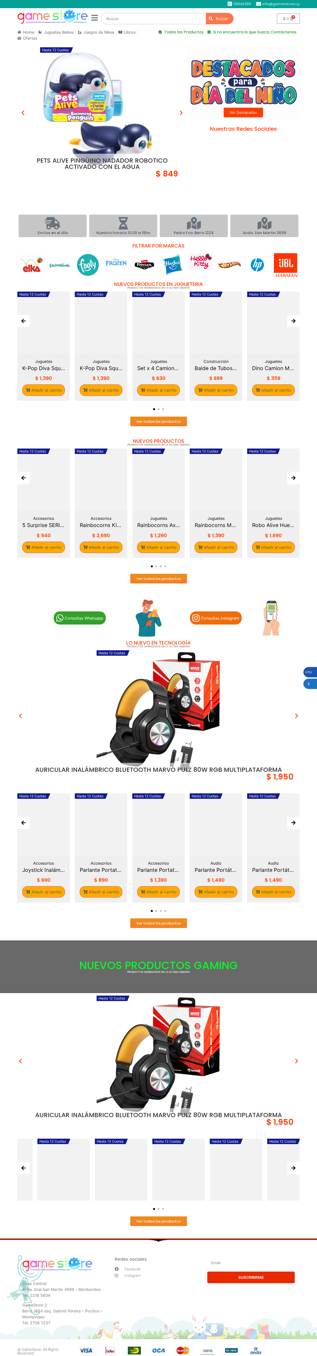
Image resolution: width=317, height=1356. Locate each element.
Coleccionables (289, 518)
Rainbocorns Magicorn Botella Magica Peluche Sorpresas (175, 525)
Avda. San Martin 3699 (264, 232)
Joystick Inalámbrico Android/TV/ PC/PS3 (27, 870)
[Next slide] (293, 321)
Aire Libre (273, 361)
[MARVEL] (200, 264)
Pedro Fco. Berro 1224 (194, 232)
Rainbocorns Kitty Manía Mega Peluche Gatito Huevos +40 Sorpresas (60, 525)
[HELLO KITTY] (59, 261)
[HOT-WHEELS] (88, 264)
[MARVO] (229, 263)
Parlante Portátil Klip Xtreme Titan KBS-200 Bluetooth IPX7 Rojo (257, 870)
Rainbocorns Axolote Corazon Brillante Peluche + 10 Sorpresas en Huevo (117, 525)
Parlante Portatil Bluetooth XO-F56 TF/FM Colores (84, 870)
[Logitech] (172, 263)
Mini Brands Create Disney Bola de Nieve (289, 525)
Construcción (158, 361)
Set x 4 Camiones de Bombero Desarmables (101, 368)
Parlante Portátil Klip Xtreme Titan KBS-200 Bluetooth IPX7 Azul (199, 870)
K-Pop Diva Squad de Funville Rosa (43, 368)
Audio (199, 863)
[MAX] (257, 264)
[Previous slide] (23, 321)
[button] (23, 113)
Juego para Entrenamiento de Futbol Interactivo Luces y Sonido (273, 368)
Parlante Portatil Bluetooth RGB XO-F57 (142, 870)
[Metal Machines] (285, 260)
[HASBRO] (31, 264)
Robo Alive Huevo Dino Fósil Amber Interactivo (232, 525)
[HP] (116, 264)
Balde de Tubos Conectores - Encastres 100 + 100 (158, 368)
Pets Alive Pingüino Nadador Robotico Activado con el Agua (102, 163)
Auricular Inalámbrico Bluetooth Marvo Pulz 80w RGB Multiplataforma (158, 769)
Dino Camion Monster (216, 368)
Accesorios (60, 518)
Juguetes (43, 361)
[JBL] (144, 265)
